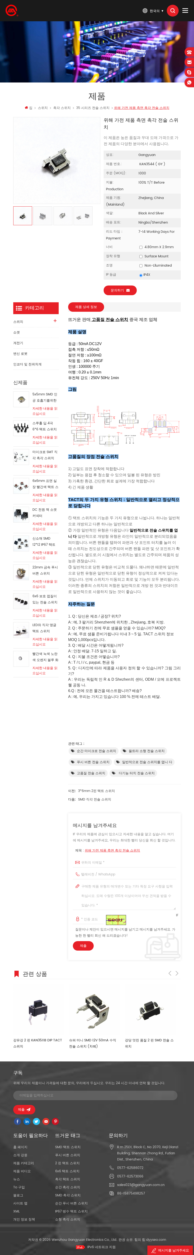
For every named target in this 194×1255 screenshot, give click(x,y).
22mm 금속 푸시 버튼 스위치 (45, 570)
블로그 (18, 1195)
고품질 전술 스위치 (91, 773)
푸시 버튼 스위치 (67, 1155)
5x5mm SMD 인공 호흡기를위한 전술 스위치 (44, 398)
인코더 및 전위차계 (27, 364)
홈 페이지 (20, 1147)
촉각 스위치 (62, 108)
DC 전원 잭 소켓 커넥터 (44, 513)
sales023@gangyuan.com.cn (141, 1185)
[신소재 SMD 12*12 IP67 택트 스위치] (21, 543)
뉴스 (16, 1179)
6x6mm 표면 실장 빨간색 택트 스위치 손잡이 (45, 484)
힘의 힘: (150, 1239)
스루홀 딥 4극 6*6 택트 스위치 (44, 426)
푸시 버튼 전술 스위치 (93, 762)
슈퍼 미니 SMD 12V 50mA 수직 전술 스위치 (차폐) (92, 1043)
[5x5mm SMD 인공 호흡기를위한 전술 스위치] (21, 399)
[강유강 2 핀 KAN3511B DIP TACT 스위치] (38, 1009)
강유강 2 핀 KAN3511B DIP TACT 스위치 (37, 1043)
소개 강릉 (20, 1155)
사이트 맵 (20, 1203)
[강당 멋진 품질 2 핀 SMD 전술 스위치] (150, 1009)
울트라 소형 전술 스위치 (147, 751)
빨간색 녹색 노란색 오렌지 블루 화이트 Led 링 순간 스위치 (45, 657)
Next (177, 973)
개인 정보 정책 (24, 1219)
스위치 (43, 108)
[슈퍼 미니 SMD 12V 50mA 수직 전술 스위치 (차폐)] (94, 1009)
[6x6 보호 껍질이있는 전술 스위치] (21, 601)
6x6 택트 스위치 (67, 1171)
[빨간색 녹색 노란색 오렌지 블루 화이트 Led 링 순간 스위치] (21, 658)
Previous (169, 973)
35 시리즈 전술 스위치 (93, 108)
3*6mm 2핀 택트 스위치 (96, 791)
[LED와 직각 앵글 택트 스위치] (21, 630)
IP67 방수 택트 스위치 (71, 1211)
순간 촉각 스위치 (67, 1187)
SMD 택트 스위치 (68, 1147)
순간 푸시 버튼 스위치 (71, 1203)
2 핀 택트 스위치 (67, 1163)
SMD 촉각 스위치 (68, 1195)
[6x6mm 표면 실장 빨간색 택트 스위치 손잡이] (21, 485)
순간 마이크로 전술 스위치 (96, 751)
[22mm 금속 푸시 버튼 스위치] (21, 572)
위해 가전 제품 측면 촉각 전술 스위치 (112, 850)
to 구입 (19, 1187)
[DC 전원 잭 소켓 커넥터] (21, 514)
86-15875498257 (131, 1193)
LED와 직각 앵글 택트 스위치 (44, 628)
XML (16, 1211)
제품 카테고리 (23, 1163)
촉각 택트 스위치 (67, 1179)
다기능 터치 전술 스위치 (136, 773)
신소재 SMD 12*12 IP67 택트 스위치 (43, 542)
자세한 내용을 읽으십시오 (44, 411)
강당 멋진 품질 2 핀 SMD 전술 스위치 (149, 1043)
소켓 (16, 332)
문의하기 (117, 290)
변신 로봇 (20, 353)
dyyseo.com (156, 1239)
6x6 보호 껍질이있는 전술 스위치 (44, 599)
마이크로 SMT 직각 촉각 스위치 (44, 455)
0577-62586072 (130, 1168)
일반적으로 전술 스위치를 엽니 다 (147, 762)
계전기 (18, 343)
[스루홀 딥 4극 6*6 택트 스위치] (21, 428)
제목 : (107, 850)
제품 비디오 (22, 1171)
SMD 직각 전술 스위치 (94, 799)
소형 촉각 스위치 (67, 1219)
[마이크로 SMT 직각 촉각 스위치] (21, 457)
